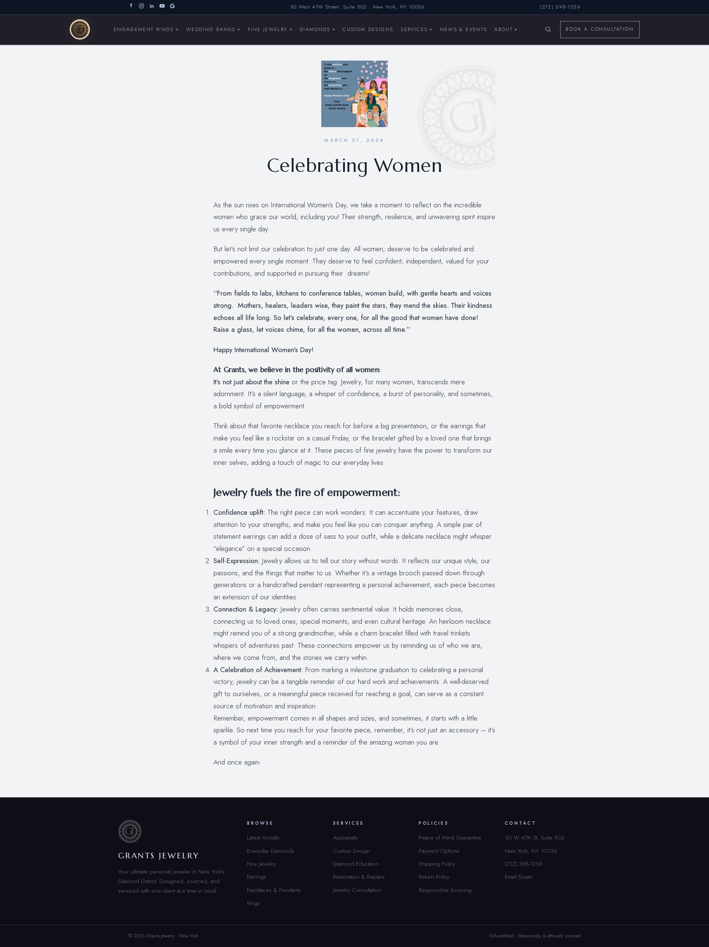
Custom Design (351, 850)
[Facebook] (131, 7)
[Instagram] (141, 7)
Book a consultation (600, 29)
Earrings (256, 876)
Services (416, 29)
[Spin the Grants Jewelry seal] (470, 117)
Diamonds (317, 29)
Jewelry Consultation (357, 890)
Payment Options (439, 850)
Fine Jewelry (270, 29)
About (505, 29)
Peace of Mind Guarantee (450, 837)
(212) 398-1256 (560, 6)
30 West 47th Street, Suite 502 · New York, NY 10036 (357, 6)
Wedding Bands (213, 29)
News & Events (463, 29)
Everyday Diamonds (270, 850)
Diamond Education (356, 863)
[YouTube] (162, 7)
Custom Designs (368, 29)
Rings (253, 903)
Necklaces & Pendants (274, 890)
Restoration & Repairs (359, 876)
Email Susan (518, 876)
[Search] (548, 30)
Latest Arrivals (263, 837)
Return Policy (434, 876)
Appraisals (345, 837)
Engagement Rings (146, 29)
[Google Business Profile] (172, 7)
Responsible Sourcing (445, 890)
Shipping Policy (437, 863)
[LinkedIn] (151, 7)
